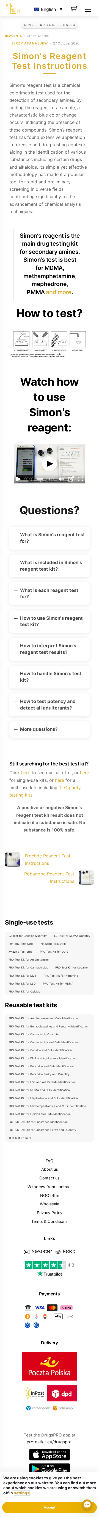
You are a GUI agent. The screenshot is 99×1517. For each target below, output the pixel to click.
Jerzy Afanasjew (29, 43)
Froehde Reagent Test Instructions (47, 859)
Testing (69, 24)
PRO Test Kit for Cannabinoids (28, 967)
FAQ (49, 1160)
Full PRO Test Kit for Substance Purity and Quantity (42, 1129)
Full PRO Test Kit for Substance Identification (38, 1121)
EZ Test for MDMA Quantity (72, 935)
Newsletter (41, 1251)
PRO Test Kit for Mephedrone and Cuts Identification (43, 1098)
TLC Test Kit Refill (20, 1138)
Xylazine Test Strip (20, 951)
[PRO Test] (12, 7)
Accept (50, 1507)
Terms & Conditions (49, 1221)
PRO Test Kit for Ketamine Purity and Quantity (39, 1074)
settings (21, 1493)
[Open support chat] (87, 1505)
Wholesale (49, 1204)
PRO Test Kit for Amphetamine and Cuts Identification (44, 1018)
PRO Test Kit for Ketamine (61, 975)
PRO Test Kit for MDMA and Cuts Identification (39, 1090)
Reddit (68, 1251)
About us (49, 1169)
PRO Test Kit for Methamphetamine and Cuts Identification (47, 1106)
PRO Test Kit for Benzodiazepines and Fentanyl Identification (49, 1026)
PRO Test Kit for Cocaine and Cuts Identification (40, 1050)
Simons (43, 36)
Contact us (49, 1178)
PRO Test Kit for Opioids (24, 991)
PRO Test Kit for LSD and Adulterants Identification (42, 1082)
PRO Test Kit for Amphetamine (29, 959)
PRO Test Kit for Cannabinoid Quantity (34, 1034)
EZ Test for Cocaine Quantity (28, 935)
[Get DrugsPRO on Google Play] (49, 1469)
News (28, 24)
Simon (31, 36)
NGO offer (49, 1195)
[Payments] (49, 1328)
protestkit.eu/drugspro (49, 1441)
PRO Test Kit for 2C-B (54, 951)
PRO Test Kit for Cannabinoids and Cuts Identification (44, 1042)
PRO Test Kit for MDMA (58, 983)
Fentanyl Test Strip (21, 943)
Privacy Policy (49, 1212)
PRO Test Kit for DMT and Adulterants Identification (42, 1058)
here (25, 772)
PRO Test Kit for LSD (22, 983)
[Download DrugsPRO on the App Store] (49, 1455)
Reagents (47, 24)
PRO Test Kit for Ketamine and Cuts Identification (41, 1066)
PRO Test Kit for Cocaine (71, 967)
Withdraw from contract (50, 1186)
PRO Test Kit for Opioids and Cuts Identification (40, 1114)
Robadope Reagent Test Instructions (49, 877)
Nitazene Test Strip (53, 943)
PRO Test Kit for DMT (22, 975)
